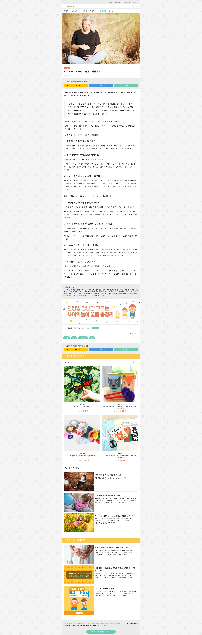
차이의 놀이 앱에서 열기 (101, 631)
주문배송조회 (126, 2)
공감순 (131, 333)
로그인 (111, 2)
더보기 (134, 362)
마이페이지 (135, 2)
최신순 (136, 333)
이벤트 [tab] (92, 11)
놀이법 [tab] (111, 11)
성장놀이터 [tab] (75, 11)
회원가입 (117, 2)
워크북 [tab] (84, 11)
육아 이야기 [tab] (102, 11)
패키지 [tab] (66, 11)
